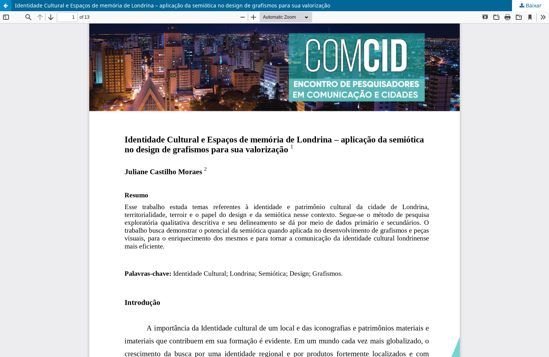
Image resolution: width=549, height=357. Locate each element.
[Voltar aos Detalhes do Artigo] (5, 5)
